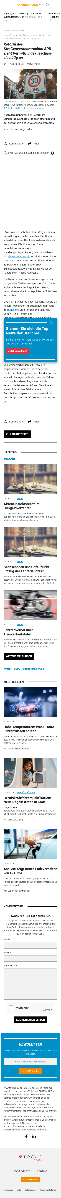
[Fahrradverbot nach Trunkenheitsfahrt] (30, 605)
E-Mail (7, 939)
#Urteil (20, 498)
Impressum (8, 1190)
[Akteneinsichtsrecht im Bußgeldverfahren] (30, 479)
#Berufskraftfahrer (26, 792)
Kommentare (16, 143)
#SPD (17, 668)
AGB (19, 1190)
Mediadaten (22, 1171)
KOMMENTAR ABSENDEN (30, 1019)
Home (6, 30)
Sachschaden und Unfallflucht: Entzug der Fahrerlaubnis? (27, 569)
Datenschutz (30, 1190)
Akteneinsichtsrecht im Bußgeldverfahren (21, 506)
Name (7, 952)
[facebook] (26, 1136)
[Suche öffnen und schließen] (46, 5)
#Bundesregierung (33, 668)
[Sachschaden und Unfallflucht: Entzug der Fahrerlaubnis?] (30, 542)
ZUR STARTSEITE (17, 434)
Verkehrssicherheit (19, 256)
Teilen (36, 143)
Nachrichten (19, 30)
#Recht (9, 459)
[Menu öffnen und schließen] (5, 5)
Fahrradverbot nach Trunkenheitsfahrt (18, 632)
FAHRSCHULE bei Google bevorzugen (28, 152)
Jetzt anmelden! (17, 351)
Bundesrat (13, 309)
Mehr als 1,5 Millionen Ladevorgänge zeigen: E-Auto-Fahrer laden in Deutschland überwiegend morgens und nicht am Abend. (30, 881)
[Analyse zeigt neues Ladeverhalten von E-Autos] (30, 844)
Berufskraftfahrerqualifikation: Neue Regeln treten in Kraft (27, 800)
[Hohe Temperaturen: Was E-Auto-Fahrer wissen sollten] (30, 702)
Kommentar (9, 965)
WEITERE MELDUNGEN (19, 656)
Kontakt (41, 1171)
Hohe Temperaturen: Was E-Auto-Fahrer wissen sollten (30, 729)
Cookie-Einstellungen (48, 1190)
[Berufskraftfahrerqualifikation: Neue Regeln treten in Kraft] (30, 773)
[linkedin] (34, 1136)
